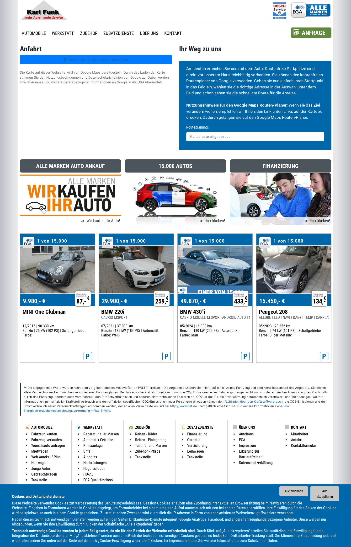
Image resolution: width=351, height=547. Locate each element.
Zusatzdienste (200, 427)
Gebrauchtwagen (44, 474)
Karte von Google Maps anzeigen (97, 59)
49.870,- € (193, 301)
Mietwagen (39, 451)
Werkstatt (93, 427)
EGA (242, 440)
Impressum (178, 540)
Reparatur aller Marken (101, 434)
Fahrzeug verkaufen (46, 440)
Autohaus (246, 434)
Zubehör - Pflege (147, 451)
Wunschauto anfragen (48, 445)
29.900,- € (114, 301)
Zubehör (142, 427)
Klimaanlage (93, 445)
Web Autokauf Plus (45, 457)
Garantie (193, 440)
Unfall (87, 451)
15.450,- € (272, 301)
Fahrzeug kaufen (44, 434)
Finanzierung (197, 434)
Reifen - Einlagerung (150, 440)
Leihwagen (195, 451)
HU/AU (88, 474)
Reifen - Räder (146, 434)
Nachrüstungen (95, 462)
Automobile (42, 427)
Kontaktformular (303, 445)
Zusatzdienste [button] (118, 33)
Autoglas (90, 457)
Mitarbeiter (299, 434)
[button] (311, 32)
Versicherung (197, 445)
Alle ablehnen (294, 491)
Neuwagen (39, 462)
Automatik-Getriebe (98, 440)
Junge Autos (41, 468)
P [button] (88, 356)
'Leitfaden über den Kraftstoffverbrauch (254, 401)
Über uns (247, 427)
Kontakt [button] (173, 33)
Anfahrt (297, 440)
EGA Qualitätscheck (98, 480)
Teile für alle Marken (151, 445)
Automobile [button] (34, 33)
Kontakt (299, 427)
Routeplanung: (197, 127)
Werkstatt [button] (63, 33)
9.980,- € (34, 301)
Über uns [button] (149, 33)
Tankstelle (39, 480)
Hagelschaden (94, 468)
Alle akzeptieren (325, 494)
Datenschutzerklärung (256, 462)
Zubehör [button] (88, 33)
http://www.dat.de (183, 406)
